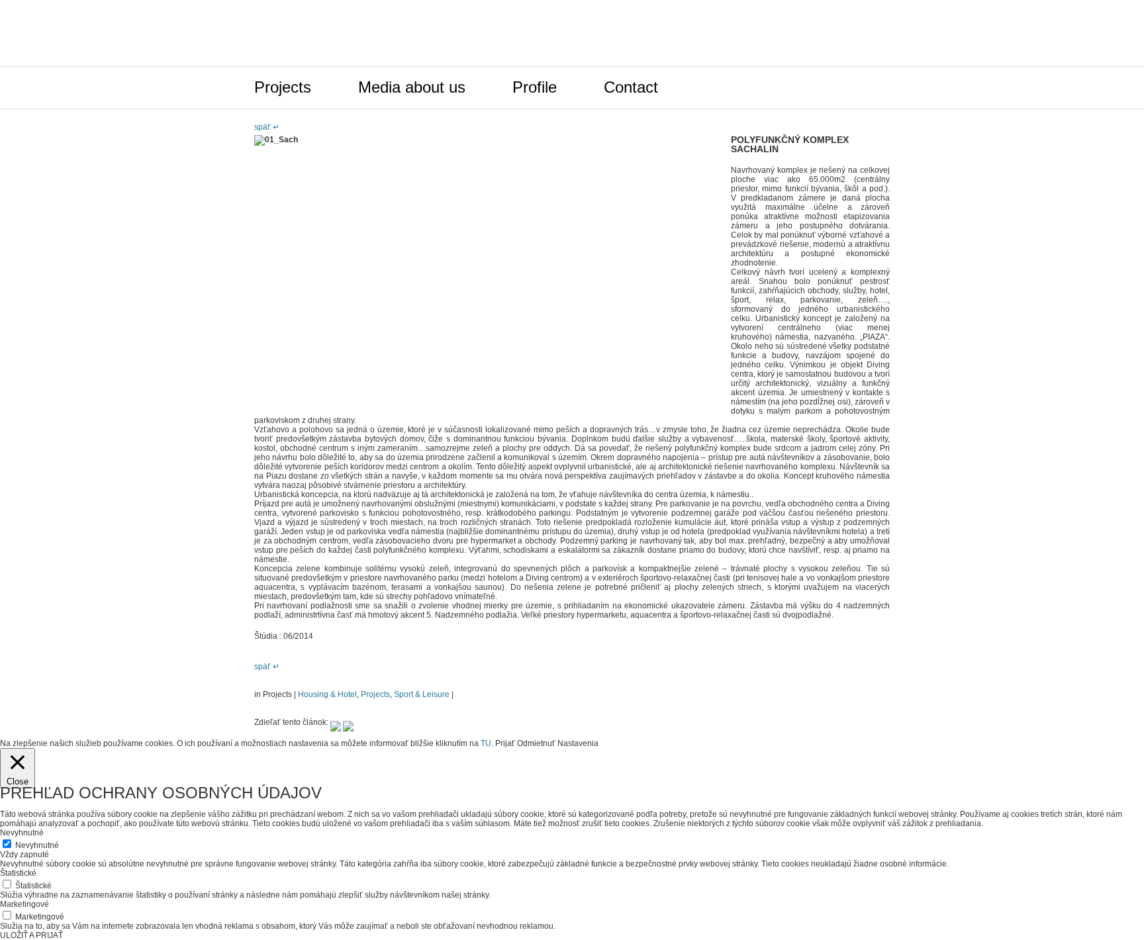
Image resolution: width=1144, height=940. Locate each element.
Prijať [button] (505, 743)
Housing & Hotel (327, 694)
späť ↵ (266, 127)
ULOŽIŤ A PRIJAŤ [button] (31, 935)
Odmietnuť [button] (536, 743)
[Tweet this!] (335, 722)
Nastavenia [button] (577, 743)
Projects (282, 87)
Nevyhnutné (37, 845)
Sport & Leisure (422, 694)
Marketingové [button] (24, 904)
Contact (631, 87)
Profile (534, 87)
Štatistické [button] (18, 873)
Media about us (411, 87)
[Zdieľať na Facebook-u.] (348, 722)
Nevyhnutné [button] (22, 832)
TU (486, 743)
